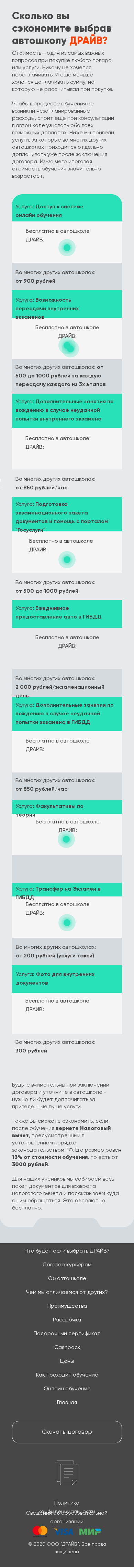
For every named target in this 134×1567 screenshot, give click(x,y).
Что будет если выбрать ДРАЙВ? (67, 1251)
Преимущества (67, 1306)
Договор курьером (67, 1265)
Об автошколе (67, 1278)
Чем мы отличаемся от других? (67, 1292)
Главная (67, 1402)
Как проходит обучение (67, 1375)
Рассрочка (67, 1320)
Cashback (67, 1347)
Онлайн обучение (67, 1389)
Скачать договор (67, 1432)
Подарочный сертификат (67, 1334)
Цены (67, 1361)
